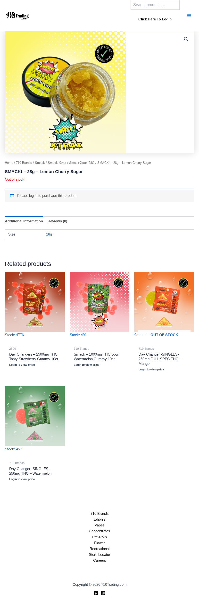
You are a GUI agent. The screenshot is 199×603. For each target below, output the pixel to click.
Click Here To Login (155, 19)
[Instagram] (103, 593)
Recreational (99, 549)
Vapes (100, 525)
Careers (99, 560)
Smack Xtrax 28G (81, 163)
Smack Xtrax (57, 163)
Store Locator (99, 555)
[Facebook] (96, 593)
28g (49, 234)
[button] (186, 39)
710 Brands (24, 163)
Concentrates (99, 531)
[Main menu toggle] (189, 15)
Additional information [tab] (24, 221)
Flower (99, 543)
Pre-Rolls (99, 537)
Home (9, 163)
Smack (40, 163)
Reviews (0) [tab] (57, 221)
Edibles (99, 519)
